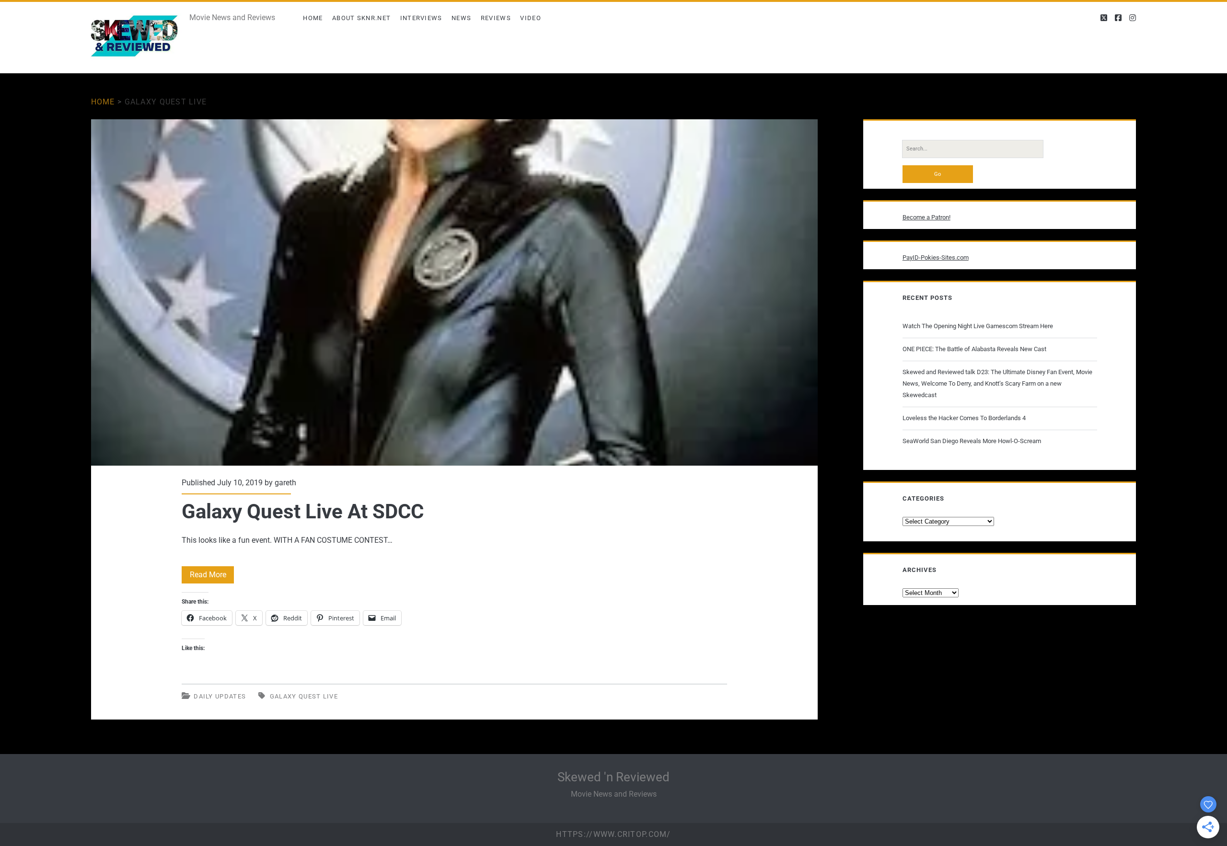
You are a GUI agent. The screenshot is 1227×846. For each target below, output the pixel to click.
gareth (285, 482)
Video (530, 18)
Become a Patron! (926, 217)
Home (313, 18)
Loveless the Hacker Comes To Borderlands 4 (964, 418)
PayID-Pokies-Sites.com (936, 257)
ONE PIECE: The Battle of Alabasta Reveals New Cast (974, 349)
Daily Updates (220, 696)
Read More (212, 576)
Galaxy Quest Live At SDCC (454, 292)
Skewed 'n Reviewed (613, 777)
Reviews (496, 18)
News (461, 18)
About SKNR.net (361, 18)
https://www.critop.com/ (613, 834)
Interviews (421, 18)
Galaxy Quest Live (304, 696)
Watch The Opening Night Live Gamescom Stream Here (978, 326)
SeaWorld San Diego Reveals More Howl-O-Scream (972, 441)
